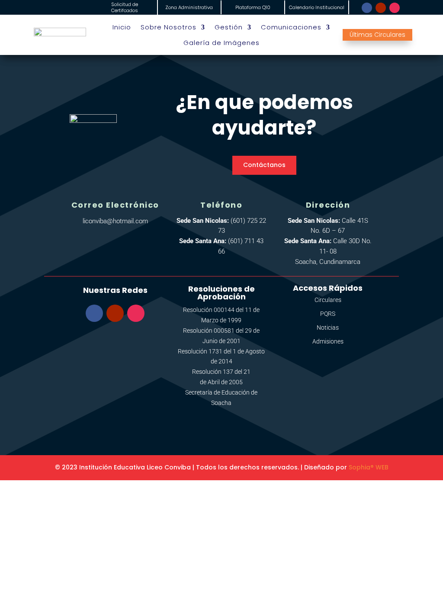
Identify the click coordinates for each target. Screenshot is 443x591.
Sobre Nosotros (168, 27)
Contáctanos (264, 165)
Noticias (328, 327)
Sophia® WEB (368, 467)
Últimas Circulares (377, 34)
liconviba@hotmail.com (115, 221)
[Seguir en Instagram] (394, 8)
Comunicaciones (291, 27)
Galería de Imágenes (221, 43)
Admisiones (327, 341)
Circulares (328, 299)
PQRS (327, 313)
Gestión (229, 27)
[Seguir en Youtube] (381, 8)
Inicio (121, 27)
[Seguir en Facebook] (367, 8)
